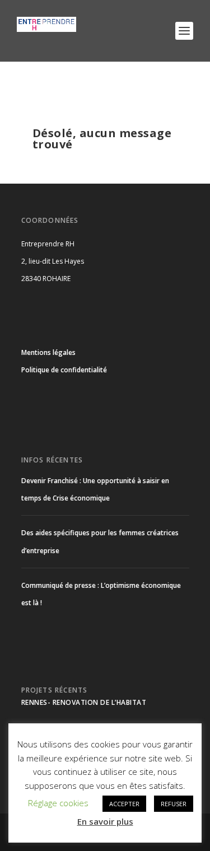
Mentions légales (48, 352)
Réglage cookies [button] (58, 802)
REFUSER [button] (173, 803)
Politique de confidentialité (64, 370)
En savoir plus (105, 821)
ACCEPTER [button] (124, 803)
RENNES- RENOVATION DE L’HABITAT (84, 702)
